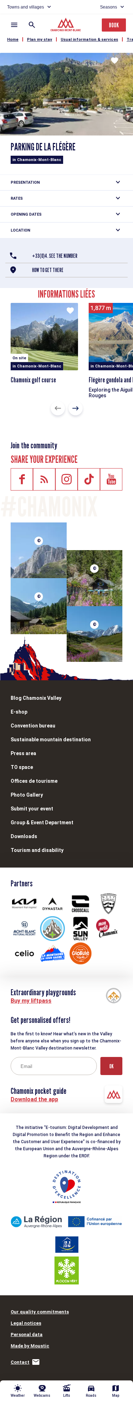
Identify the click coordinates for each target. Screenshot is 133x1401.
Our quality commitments (40, 1311)
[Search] (32, 25)
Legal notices (26, 1323)
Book (114, 25)
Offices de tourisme (34, 781)
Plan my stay (39, 39)
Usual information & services (89, 39)
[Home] (66, 25)
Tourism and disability (37, 850)
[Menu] (14, 25)
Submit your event (32, 809)
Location (20, 230)
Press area (23, 753)
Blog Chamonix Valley (36, 698)
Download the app (34, 1099)
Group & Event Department (42, 822)
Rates (17, 198)
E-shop (19, 712)
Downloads (24, 836)
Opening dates (26, 214)
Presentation (25, 182)
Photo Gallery (27, 795)
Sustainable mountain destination (51, 739)
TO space (22, 767)
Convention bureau (33, 726)
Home (12, 39)
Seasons (108, 7)
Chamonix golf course (33, 380)
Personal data (27, 1334)
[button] (58, 408)
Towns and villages (25, 7)
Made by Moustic (30, 1346)
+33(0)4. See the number (54, 256)
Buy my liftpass (31, 1000)
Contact (20, 1362)
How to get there (47, 270)
